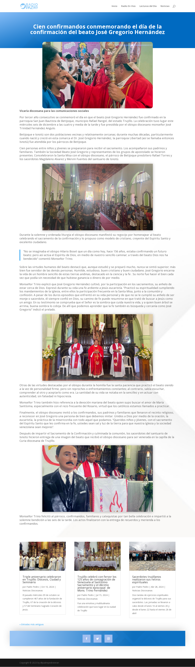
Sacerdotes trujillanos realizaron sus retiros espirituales (146, 579)
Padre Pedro (33, 586)
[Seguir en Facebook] (86, 639)
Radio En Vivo (128, 6)
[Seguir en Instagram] (108, 639)
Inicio (114, 6)
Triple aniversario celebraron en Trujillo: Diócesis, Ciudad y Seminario (42, 579)
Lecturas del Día (148, 6)
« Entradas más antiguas (32, 624)
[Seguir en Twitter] (97, 639)
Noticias (165, 6)
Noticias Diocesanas (33, 590)
